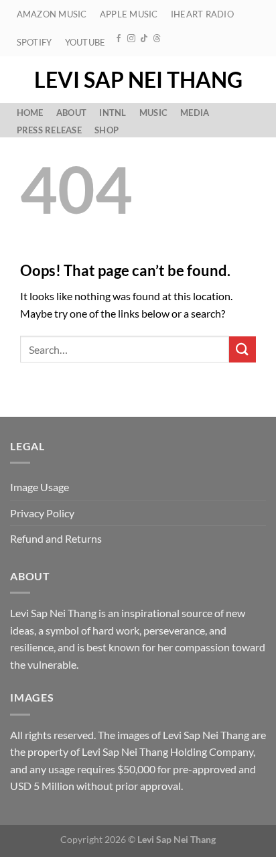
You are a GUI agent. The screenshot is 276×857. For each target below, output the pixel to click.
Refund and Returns (56, 538)
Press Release (49, 130)
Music (153, 112)
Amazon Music (52, 14)
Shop (106, 130)
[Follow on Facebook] (119, 39)
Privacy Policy (42, 513)
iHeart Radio (202, 14)
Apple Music (129, 14)
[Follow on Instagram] (131, 39)
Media (194, 112)
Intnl (112, 112)
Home (30, 112)
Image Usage (39, 486)
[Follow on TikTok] (144, 39)
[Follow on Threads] (157, 39)
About (71, 112)
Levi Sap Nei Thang (138, 79)
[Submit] (242, 349)
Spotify (34, 42)
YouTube (85, 42)
